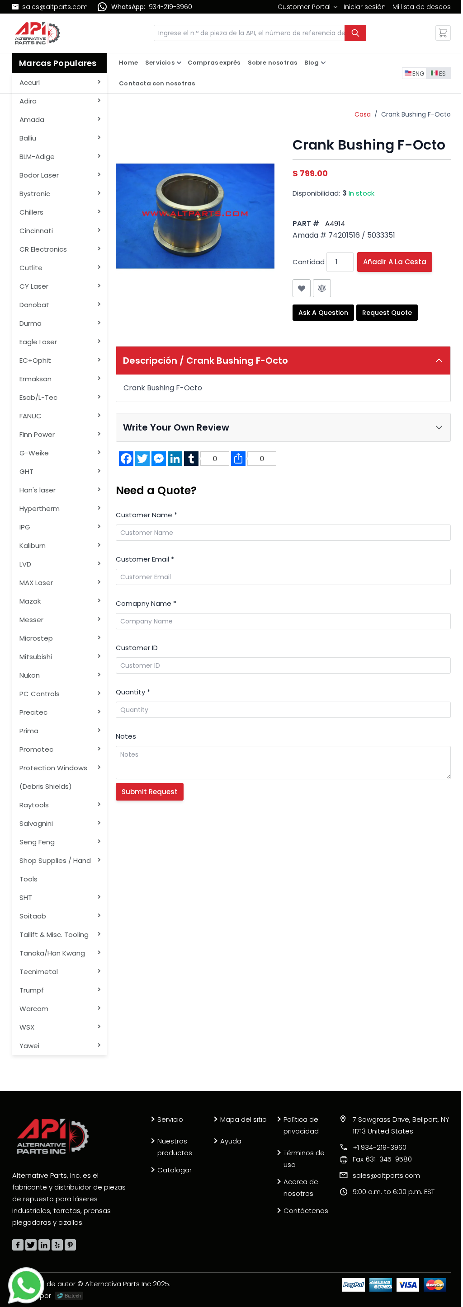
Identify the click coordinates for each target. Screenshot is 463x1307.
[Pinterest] (70, 1245)
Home (128, 62)
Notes (126, 736)
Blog (311, 62)
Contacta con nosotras (157, 83)
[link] (307, 6)
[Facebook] (18, 1245)
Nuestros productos (174, 1146)
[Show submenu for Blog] (323, 62)
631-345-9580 (382, 1159)
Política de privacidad (301, 1125)
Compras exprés (214, 62)
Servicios (160, 62)
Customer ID (137, 647)
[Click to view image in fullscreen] (195, 216)
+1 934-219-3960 (379, 1147)
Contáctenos (305, 1210)
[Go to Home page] (37, 33)
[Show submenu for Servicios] (179, 62)
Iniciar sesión (365, 6)
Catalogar (174, 1170)
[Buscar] (355, 33)
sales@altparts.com (55, 6)
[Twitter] (31, 1245)
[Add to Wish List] (302, 288)
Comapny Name (146, 603)
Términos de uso (304, 1158)
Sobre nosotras (273, 62)
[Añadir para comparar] (322, 288)
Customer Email (145, 559)
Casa (362, 114)
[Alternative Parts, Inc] (53, 1136)
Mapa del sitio (243, 1119)
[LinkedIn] (44, 1245)
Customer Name (146, 515)
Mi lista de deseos (421, 6)
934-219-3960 (170, 6)
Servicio (170, 1119)
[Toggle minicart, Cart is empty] (443, 33)
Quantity (133, 692)
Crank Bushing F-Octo (416, 114)
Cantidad (309, 262)
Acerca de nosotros (300, 1187)
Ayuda (230, 1141)
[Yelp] (57, 1245)
